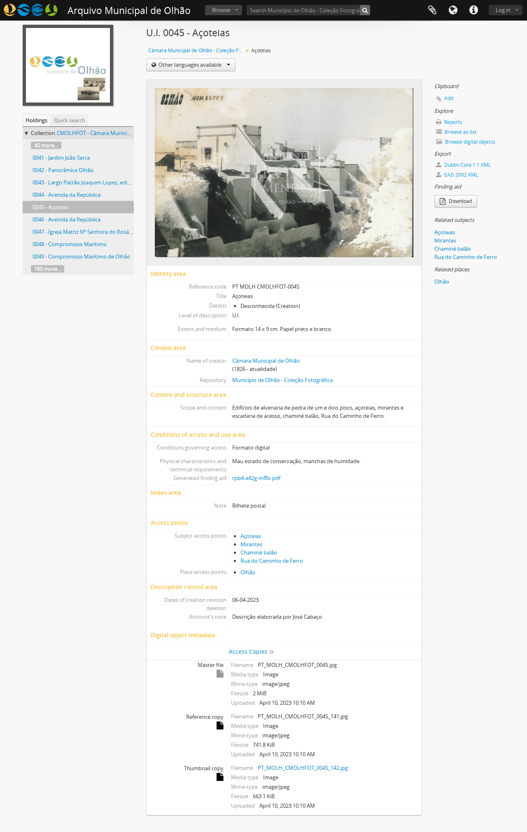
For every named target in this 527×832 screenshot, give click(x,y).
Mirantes (251, 544)
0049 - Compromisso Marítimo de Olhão (81, 256)
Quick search (69, 120)
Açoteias (250, 536)
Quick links (473, 10)
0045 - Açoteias (51, 207)
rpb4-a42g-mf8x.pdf (256, 478)
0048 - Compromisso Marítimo (70, 244)
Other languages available (190, 64)
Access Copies (248, 651)
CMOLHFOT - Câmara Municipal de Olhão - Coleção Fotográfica (133, 133)
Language (453, 10)
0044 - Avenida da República (66, 194)
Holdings (36, 120)
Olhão (247, 572)
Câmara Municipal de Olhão (266, 360)
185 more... (47, 269)
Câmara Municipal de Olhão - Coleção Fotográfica (196, 50)
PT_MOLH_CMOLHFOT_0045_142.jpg (303, 767)
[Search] (365, 10)
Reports (452, 122)
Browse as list (459, 131)
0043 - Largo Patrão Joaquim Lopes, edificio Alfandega (98, 182)
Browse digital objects (469, 141)
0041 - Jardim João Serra (61, 157)
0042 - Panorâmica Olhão (63, 170)
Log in (503, 10)
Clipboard (432, 10)
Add (448, 98)
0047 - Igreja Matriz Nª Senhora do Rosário (84, 231)
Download (460, 201)
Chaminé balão (258, 552)
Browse (221, 10)
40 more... (46, 145)
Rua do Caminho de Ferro (271, 560)
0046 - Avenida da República (66, 219)
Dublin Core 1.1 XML (467, 164)
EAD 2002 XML (460, 174)
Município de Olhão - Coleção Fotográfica (282, 380)
